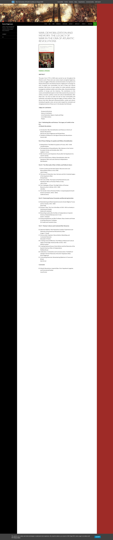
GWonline (65, 23)
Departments (81, 2)
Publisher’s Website (44, 70)
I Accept (97, 536)
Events (66, 2)
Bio (49, 23)
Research (58, 23)
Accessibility (60, 2)
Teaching (90, 23)
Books (70, 23)
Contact (4, 34)
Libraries (71, 2)
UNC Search (98, 2)
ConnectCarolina (90, 2)
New (53, 23)
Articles (77, 23)
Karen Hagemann (7, 24)
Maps (76, 2)
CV (2, 37)
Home (45, 23)
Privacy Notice (17, 537)
